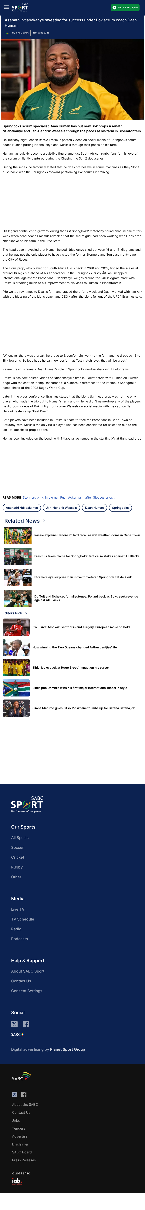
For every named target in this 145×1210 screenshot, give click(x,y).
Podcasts (19, 939)
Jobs (16, 1120)
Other (16, 877)
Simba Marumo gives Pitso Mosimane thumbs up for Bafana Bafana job (83, 708)
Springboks (120, 508)
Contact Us (21, 981)
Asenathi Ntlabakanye (22, 508)
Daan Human (94, 508)
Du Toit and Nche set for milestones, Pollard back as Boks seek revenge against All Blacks (86, 598)
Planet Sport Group (67, 1049)
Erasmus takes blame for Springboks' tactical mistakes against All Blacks (87, 556)
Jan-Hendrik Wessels (61, 508)
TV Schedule (22, 919)
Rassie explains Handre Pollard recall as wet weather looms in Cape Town (87, 535)
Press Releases (24, 1160)
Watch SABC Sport (127, 7)
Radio (16, 929)
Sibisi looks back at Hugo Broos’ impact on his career (70, 667)
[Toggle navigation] (6, 7)
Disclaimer (20, 1144)
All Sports (20, 837)
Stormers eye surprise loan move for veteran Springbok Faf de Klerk (83, 577)
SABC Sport (22, 32)
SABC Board (22, 1152)
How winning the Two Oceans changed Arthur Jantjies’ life (74, 647)
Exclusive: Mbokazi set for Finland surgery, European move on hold (81, 627)
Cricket (17, 857)
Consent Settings (26, 991)
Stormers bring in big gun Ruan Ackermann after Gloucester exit (69, 497)
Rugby (17, 867)
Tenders (18, 1128)
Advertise (19, 1136)
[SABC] (22, 1076)
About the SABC (25, 1105)
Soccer (17, 847)
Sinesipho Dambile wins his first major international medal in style (79, 688)
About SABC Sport (27, 971)
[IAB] (17, 1181)
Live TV (18, 909)
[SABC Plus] (17, 1034)
